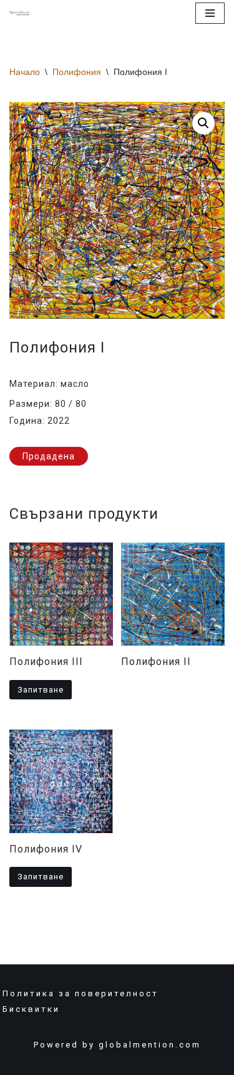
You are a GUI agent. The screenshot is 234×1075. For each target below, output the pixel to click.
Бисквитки (31, 1009)
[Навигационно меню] (210, 13)
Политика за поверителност (80, 993)
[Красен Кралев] (19, 13)
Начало (24, 72)
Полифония (76, 72)
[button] (203, 123)
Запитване (40, 689)
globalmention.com (150, 1044)
